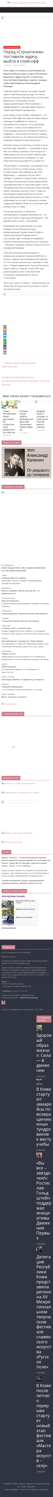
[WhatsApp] (26, 341)
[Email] (26, 350)
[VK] (26, 326)
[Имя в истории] (26, 448)
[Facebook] (26, 332)
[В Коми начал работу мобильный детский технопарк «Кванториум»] (26, 401)
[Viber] (26, 344)
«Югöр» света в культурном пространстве (18, 364)
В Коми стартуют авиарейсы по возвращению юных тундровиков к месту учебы (43, 1116)
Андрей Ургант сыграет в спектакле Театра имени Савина (42, 419)
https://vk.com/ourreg (28, 997)
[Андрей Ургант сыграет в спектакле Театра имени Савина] (43, 401)
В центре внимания (12, 47)
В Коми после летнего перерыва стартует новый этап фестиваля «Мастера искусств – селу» (43, 1425)
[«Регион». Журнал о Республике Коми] (3, 8)
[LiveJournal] (26, 347)
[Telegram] (26, 338)
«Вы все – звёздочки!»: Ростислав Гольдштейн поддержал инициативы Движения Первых (43, 1200)
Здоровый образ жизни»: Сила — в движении (43, 1052)
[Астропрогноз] (18, 783)
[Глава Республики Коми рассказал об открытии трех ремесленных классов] (10, 401)
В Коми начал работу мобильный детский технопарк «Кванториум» (26, 420)
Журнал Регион (19, 65)
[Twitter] (26, 335)
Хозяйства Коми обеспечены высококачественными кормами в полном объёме (26, 381)
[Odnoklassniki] (26, 329)
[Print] (26, 353)
